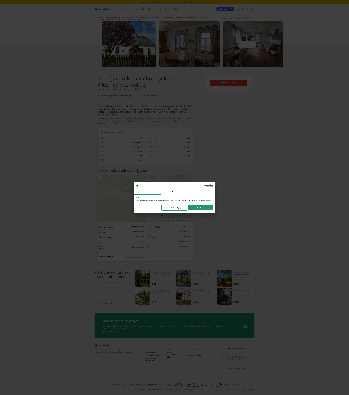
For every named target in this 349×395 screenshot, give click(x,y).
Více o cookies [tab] (201, 192)
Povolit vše (200, 208)
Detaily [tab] (174, 192)
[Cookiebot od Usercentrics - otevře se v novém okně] (205, 185)
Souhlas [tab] (147, 192)
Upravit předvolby (173, 208)
